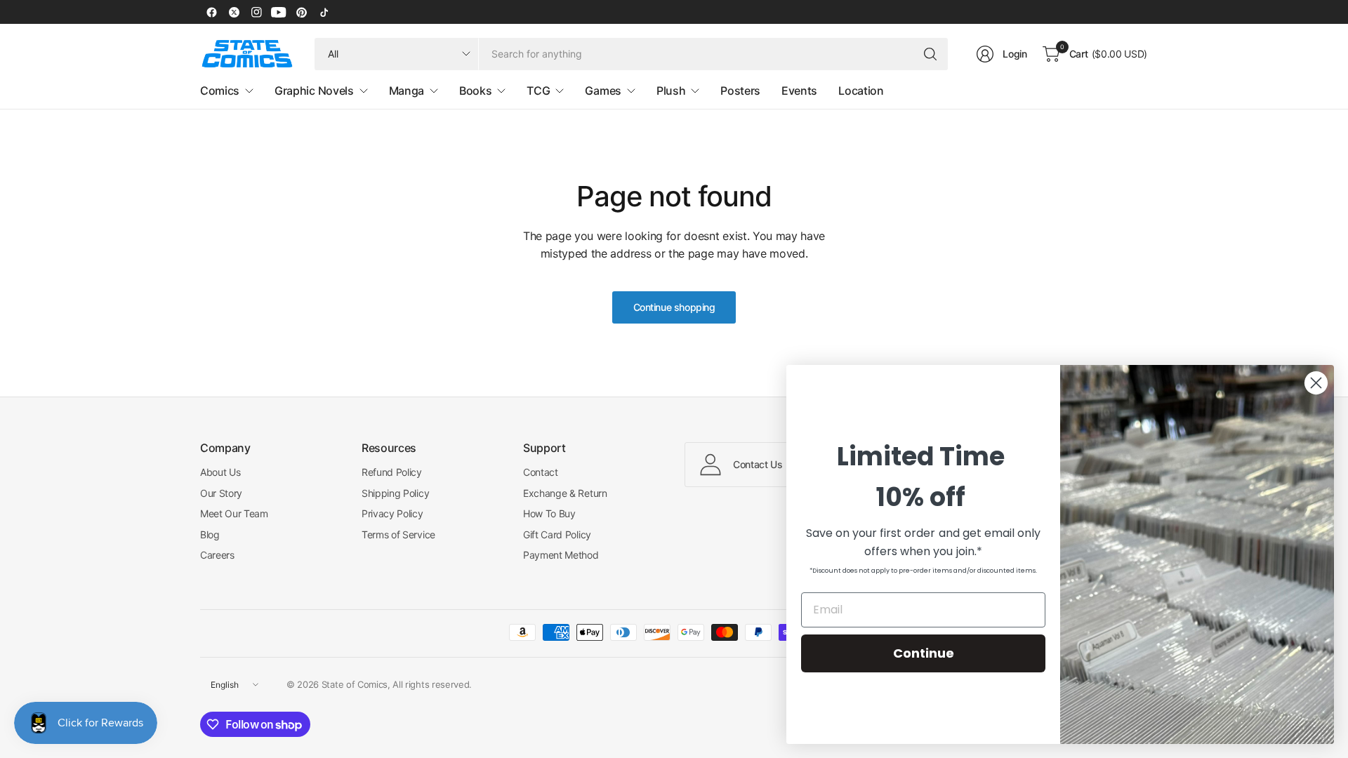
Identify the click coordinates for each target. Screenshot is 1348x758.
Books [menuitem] (475, 91)
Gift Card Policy (557, 534)
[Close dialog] (1316, 383)
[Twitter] (234, 12)
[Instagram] (256, 12)
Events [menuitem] (799, 91)
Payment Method (561, 555)
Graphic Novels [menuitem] (314, 91)
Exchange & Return (565, 493)
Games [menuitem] (603, 91)
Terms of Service (398, 534)
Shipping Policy (395, 493)
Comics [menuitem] (219, 91)
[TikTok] (323, 12)
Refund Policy (392, 472)
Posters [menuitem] (740, 91)
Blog (210, 534)
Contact (540, 472)
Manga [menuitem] (406, 91)
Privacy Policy (392, 513)
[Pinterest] (301, 12)
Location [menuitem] (860, 91)
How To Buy (549, 513)
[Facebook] (211, 12)
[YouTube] (278, 12)
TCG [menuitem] (538, 91)
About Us (220, 472)
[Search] (930, 54)
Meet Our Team (234, 513)
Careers (217, 555)
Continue (923, 653)
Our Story (221, 493)
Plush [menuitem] (670, 91)
